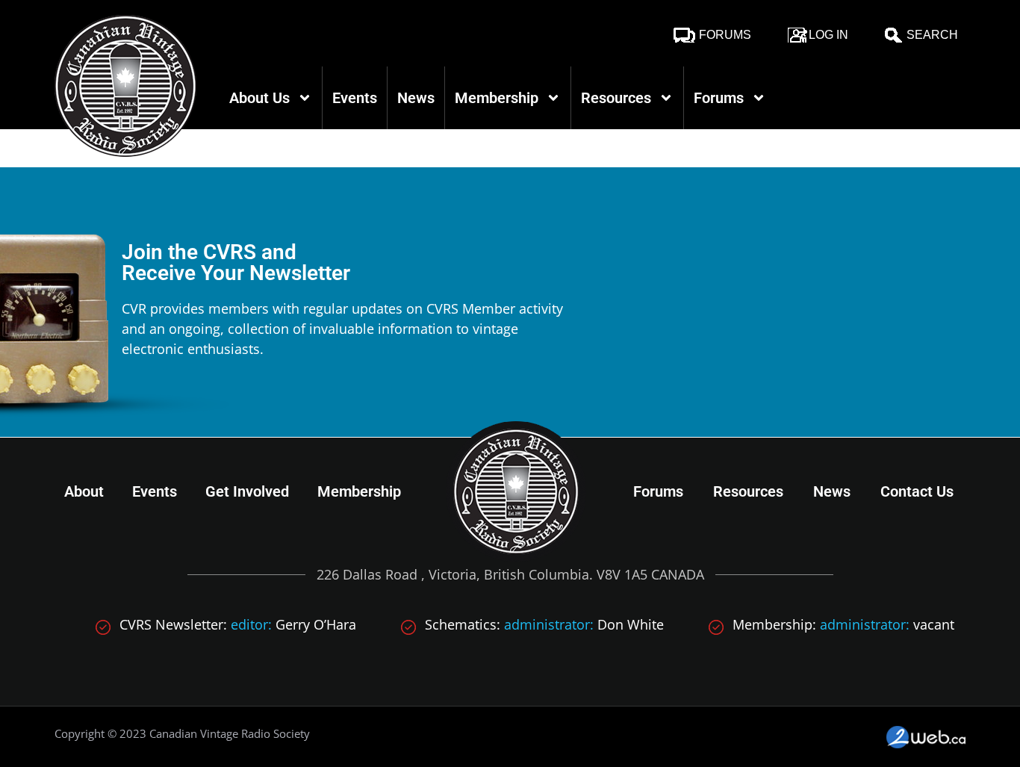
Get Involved (247, 491)
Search (932, 34)
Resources (616, 98)
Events (354, 98)
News (416, 98)
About (84, 491)
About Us (259, 98)
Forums (725, 34)
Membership (496, 98)
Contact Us (917, 491)
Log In (828, 34)
